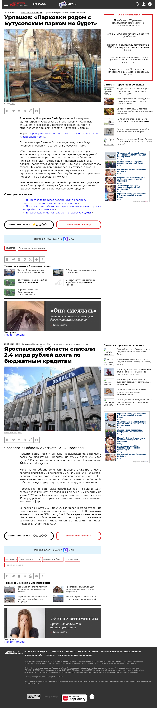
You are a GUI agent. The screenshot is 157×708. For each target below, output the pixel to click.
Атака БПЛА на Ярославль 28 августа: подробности (128, 35)
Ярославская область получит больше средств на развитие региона (32, 589)
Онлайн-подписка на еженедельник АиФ (121, 652)
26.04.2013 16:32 (11, 12)
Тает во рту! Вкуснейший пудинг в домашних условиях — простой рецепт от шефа (133, 101)
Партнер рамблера (51, 697)
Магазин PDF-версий (88, 652)
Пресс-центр (57, 652)
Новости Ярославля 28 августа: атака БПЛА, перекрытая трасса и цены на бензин (128, 47)
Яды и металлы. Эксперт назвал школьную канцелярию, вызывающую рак (132, 392)
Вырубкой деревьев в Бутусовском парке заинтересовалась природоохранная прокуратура (32, 293)
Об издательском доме (36, 652)
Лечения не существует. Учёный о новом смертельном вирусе (133, 130)
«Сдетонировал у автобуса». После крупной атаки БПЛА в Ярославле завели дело (128, 60)
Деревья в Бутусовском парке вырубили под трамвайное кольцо (80, 282)
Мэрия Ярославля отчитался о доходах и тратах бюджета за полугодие (32, 599)
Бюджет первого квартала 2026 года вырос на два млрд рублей (81, 597)
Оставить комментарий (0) (78, 225)
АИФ (12, 103)
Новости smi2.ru (14, 334)
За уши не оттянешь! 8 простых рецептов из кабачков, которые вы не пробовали (135, 111)
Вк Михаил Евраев (13, 433)
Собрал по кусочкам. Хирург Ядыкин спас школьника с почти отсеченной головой (134, 141)
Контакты (50, 655)
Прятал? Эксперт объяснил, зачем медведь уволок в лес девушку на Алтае (133, 351)
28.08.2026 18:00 (12, 344)
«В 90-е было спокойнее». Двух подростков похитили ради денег (133, 120)
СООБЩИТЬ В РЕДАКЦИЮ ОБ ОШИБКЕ (75, 655)
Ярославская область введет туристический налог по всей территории (80, 589)
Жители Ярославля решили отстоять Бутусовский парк (30, 271)
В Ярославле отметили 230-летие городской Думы (58, 212)
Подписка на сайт (33, 655)
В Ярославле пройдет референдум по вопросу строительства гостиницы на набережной (54, 201)
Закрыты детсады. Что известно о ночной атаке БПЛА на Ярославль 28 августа (128, 72)
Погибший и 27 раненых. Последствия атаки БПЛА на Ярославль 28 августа (128, 23)
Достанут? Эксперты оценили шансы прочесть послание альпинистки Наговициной (134, 402)
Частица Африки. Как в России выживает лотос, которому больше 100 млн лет (134, 382)
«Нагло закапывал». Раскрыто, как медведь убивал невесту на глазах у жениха (134, 361)
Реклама (70, 652)
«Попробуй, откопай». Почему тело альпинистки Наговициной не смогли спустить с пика (134, 371)
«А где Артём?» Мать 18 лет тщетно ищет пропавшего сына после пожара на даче (133, 91)
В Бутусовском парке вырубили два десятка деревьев (32, 281)
